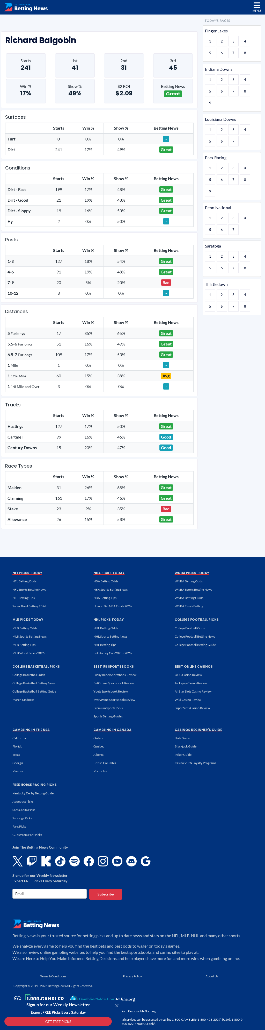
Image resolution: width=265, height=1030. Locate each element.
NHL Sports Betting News (110, 636)
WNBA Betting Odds (189, 581)
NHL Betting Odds (105, 628)
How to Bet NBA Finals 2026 (112, 606)
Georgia (17, 763)
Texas (16, 755)
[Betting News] (26, 7)
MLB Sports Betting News (29, 636)
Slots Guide (182, 738)
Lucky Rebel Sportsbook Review (114, 675)
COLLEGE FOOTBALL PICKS (197, 619)
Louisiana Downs (220, 119)
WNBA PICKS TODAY (192, 573)
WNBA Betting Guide (189, 598)
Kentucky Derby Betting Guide (33, 793)
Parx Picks (19, 826)
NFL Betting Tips (23, 598)
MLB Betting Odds (24, 628)
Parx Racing (215, 157)
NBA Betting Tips (104, 598)
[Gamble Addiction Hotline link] (102, 999)
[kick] (46, 861)
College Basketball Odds (28, 675)
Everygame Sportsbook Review (114, 700)
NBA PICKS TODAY (108, 573)
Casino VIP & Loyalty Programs (195, 763)
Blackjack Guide (185, 746)
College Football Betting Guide (195, 645)
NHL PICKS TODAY (108, 619)
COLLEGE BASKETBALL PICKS (36, 666)
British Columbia (104, 763)
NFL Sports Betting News (29, 589)
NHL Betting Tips (104, 645)
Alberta (98, 755)
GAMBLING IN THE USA (31, 730)
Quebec (98, 746)
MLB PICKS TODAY (27, 619)
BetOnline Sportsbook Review (113, 683)
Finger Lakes (216, 30)
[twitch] (32, 861)
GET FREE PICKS (58, 1022)
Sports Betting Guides (108, 716)
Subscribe (106, 894)
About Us (211, 976)
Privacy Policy (132, 976)
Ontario (98, 738)
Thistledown (216, 284)
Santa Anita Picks (23, 810)
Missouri (18, 771)
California (19, 738)
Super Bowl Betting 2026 (29, 606)
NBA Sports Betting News (110, 589)
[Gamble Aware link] (37, 999)
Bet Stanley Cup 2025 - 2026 (112, 653)
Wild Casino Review (188, 700)
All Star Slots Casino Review (193, 691)
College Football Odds (190, 628)
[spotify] (74, 861)
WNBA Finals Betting (189, 606)
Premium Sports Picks (108, 708)
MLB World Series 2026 (28, 653)
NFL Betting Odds (24, 581)
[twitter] (17, 861)
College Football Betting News (195, 636)
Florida (17, 746)
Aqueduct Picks (22, 801)
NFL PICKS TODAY (27, 573)
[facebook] (89, 861)
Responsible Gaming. (142, 1011)
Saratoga (213, 245)
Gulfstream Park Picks (27, 835)
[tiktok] (60, 861)
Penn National (218, 207)
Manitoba (100, 771)
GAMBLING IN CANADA (112, 730)
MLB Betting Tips (23, 645)
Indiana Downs (218, 69)
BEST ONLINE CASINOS (194, 666)
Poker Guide (183, 755)
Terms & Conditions (53, 976)
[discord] (131, 861)
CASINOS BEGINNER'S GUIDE (198, 730)
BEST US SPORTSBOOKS (113, 666)
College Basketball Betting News (33, 683)
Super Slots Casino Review (192, 708)
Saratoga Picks (22, 818)
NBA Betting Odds (105, 581)
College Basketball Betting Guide (34, 691)
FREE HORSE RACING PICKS (34, 784)
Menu (257, 11)
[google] (146, 861)
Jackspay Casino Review (191, 683)
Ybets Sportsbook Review (110, 691)
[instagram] (103, 861)
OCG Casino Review (188, 675)
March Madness (23, 700)
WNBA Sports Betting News (193, 589)
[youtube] (117, 861)
